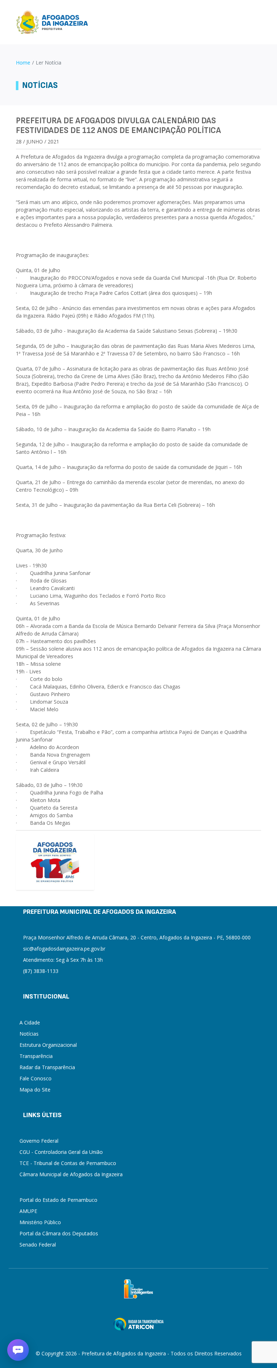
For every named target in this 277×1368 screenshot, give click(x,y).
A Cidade (29, 1022)
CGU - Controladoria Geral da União (61, 1151)
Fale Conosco (35, 1078)
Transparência (36, 1056)
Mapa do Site (34, 1089)
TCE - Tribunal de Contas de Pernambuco (67, 1163)
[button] (18, 1350)
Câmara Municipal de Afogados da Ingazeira (71, 1174)
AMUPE (28, 1211)
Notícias (29, 1033)
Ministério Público (40, 1222)
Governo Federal (38, 1140)
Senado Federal (37, 1244)
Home (23, 62)
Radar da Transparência (47, 1067)
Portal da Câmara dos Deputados (58, 1233)
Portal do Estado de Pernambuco (58, 1199)
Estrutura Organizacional (48, 1044)
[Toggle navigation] (258, 22)
